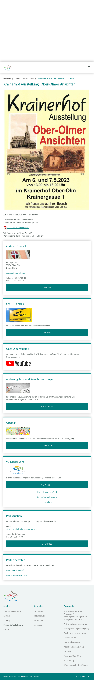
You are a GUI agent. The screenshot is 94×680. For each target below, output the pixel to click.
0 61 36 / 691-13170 (14, 537)
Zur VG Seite (47, 406)
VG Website (47, 485)
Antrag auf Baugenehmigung (76, 628)
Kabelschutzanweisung (74, 647)
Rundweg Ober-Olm (72, 656)
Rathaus (47, 287)
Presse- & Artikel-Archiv (13, 625)
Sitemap (7, 620)
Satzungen (38, 620)
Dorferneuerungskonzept (75, 633)
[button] (89, 67)
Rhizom (6, 629)
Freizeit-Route (70, 637)
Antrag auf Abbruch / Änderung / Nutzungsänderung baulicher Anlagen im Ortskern (76, 615)
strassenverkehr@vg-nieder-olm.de (21, 529)
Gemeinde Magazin (72, 642)
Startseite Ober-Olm (12, 611)
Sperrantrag (69, 660)
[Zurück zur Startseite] (8, 67)
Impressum (38, 611)
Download (47, 445)
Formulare (47, 502)
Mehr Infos (47, 544)
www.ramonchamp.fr (15, 570)
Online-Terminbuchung (47, 497)
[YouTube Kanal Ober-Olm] (19, 363)
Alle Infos (47, 333)
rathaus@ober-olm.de (15, 273)
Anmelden (38, 625)
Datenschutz (39, 616)
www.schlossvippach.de (16, 575)
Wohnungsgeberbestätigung (76, 665)
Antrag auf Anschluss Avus (75, 624)
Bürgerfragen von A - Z (47, 492)
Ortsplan (67, 651)
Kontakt (6, 616)
